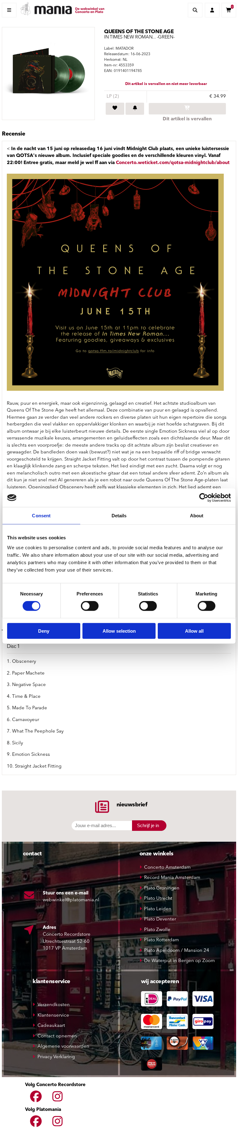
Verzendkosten (53, 1005)
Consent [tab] (41, 515)
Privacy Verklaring (56, 1057)
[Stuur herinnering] (135, 109)
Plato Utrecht (158, 898)
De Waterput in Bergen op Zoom (179, 961)
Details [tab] (119, 515)
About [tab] (197, 515)
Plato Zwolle (157, 930)
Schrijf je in (148, 825)
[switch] (90, 606)
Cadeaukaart (51, 1025)
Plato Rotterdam (161, 940)
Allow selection (119, 630)
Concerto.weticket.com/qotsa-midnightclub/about (173, 163)
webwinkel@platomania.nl (71, 900)
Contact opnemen (57, 1036)
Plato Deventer (160, 919)
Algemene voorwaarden (63, 1046)
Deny (43, 630)
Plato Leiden (157, 909)
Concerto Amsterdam (167, 867)
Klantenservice (53, 1015)
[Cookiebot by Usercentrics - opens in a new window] (204, 497)
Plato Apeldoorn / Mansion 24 (176, 950)
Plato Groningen (161, 888)
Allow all (194, 630)
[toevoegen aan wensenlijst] (115, 109)
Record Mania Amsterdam (172, 878)
